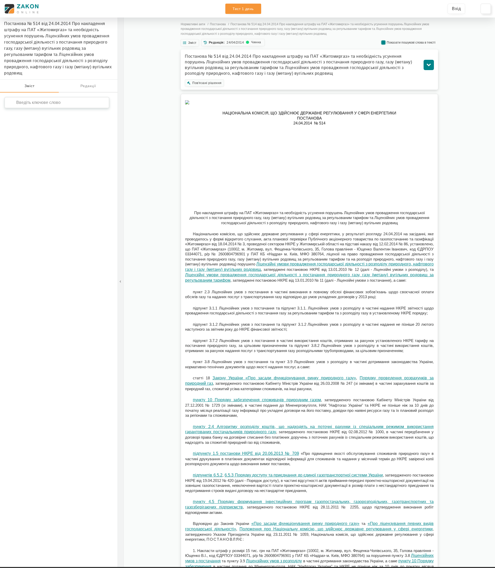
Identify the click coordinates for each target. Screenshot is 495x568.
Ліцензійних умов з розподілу (274, 561)
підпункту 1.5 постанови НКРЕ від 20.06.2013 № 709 (246, 453)
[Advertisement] (309, 168)
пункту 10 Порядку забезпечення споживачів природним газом (257, 400)
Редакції (88, 86)
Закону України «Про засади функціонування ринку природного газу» (284, 378)
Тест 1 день (243, 9)
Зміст (29, 86)
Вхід (456, 8)
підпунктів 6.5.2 (207, 475)
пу (400, 561)
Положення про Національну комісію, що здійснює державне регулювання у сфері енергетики (336, 529)
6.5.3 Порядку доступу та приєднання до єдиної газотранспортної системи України (304, 475)
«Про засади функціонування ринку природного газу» (305, 523)
